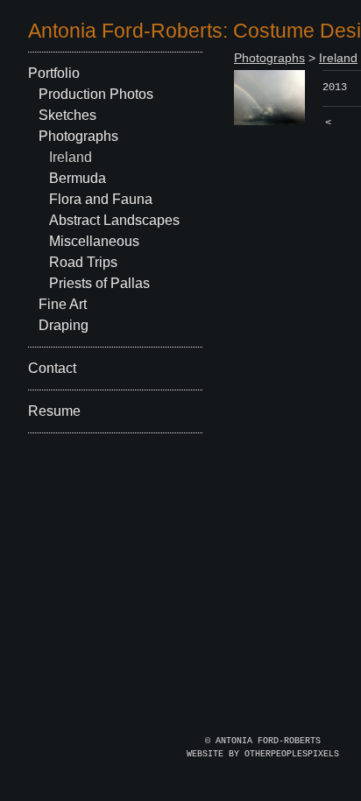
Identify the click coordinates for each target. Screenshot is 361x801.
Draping (63, 325)
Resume (54, 411)
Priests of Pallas (99, 283)
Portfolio (54, 73)
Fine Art (63, 304)
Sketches (67, 115)
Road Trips (83, 262)
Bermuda (77, 178)
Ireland (70, 157)
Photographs (78, 136)
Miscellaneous (94, 241)
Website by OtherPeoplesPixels (263, 754)
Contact (52, 368)
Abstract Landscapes (114, 220)
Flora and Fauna (100, 199)
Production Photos (96, 94)
